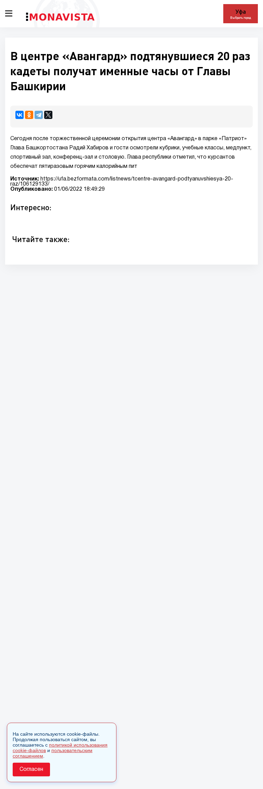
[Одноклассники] (29, 115)
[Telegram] (39, 115)
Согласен (31, 769)
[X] (48, 115)
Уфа (241, 11)
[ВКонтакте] (19, 115)
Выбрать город (240, 17)
